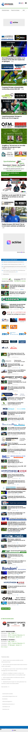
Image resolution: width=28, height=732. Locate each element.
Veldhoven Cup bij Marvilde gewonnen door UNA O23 (13, 262)
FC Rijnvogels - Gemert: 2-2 (15, 637)
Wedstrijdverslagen (5, 10)
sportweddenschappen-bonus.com (9, 696)
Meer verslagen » (4, 646)
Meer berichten (6, 274)
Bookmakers (5, 698)
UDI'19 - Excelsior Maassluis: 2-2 (16, 635)
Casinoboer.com (5, 709)
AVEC (24, 10)
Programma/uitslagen (15, 10)
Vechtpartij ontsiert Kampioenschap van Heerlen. (13, 264)
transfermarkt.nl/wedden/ (7, 693)
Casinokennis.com (6, 706)
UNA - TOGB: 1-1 (12, 633)
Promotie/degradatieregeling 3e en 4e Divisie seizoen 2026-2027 (14, 267)
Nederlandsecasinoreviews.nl (8, 704)
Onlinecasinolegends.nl (7, 701)
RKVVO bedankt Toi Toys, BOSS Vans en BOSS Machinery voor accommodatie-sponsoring (14, 271)
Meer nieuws (5, 608)
